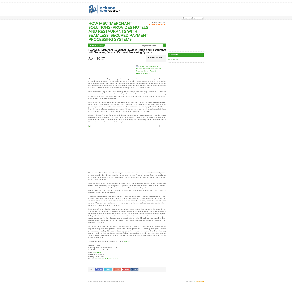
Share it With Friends (157, 57)
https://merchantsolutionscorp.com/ (106, 259)
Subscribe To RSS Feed (158, 24)
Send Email (97, 252)
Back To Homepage (160, 22)
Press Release (173, 60)
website (126, 241)
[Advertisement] (177, 8)
